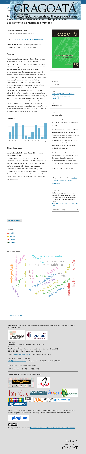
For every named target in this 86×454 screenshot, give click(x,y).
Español (12, 236)
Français (12, 239)
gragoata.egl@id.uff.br (22, 355)
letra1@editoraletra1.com (17, 361)
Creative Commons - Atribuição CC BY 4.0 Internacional (64, 180)
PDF (56, 74)
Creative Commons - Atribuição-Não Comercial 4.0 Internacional (52, 428)
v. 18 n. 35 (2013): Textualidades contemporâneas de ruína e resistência (42, 8)
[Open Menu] (7, 2)
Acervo (15, 8)
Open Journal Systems (14, 316)
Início (8, 8)
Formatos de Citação (59, 210)
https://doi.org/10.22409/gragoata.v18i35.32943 (27, 39)
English (11, 233)
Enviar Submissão (14, 221)
